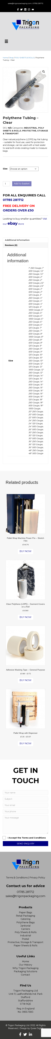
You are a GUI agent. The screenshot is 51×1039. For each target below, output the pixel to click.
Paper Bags (25, 912)
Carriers (25, 929)
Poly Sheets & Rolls (25, 932)
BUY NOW (25, 551)
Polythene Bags (25, 922)
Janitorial (25, 925)
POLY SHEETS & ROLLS (24, 58)
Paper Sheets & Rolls (25, 945)
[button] (43, 71)
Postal (25, 939)
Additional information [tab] (17, 240)
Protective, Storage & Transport (25, 942)
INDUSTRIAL (30, 128)
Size (5, 168)
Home (5, 58)
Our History (25, 964)
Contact (25, 974)
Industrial (25, 935)
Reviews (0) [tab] (11, 245)
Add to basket (22, 183)
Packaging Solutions (25, 971)
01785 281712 (38, 3)
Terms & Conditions (17, 877)
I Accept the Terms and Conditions (27, 838)
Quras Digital (36, 1028)
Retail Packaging (25, 915)
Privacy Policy (37, 877)
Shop (11, 58)
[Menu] (6, 41)
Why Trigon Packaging (25, 968)
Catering (25, 919)
